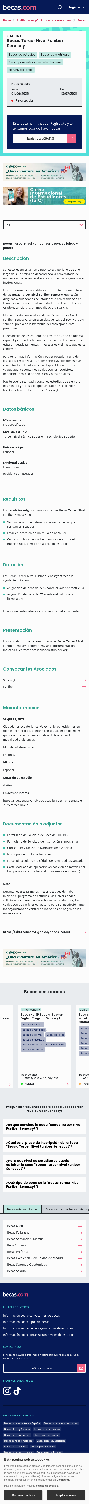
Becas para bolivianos (49, 1452)
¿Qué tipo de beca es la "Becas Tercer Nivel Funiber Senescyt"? (42, 1184)
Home (7, 20)
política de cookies (47, 1485)
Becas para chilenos (15, 1446)
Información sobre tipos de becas (26, 1322)
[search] (60, 7)
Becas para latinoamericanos (61, 1423)
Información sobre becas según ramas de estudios (38, 1328)
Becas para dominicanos (18, 1452)
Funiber (8, 687)
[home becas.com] (15, 1294)
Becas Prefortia (17, 1252)
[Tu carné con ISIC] (44, 196)
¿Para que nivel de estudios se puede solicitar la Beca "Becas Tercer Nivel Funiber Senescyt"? (43, 1164)
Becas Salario (16, 1271)
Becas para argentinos (17, 1435)
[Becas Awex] (44, 171)
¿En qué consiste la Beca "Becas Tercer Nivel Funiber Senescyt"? (43, 1126)
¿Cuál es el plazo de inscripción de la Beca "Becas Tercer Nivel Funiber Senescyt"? (42, 1144)
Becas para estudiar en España (22, 1423)
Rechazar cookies (23, 1495)
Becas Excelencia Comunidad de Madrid (35, 1258)
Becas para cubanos (43, 1446)
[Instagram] (7, 1391)
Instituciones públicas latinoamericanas (43, 20)
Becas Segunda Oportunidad (27, 1264)
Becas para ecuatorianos (51, 1440)
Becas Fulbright (18, 1232)
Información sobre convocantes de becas (31, 1315)
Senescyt (9, 680)
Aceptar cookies (65, 1495)
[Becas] (19, 7)
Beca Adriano (16, 1245)
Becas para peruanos (46, 1435)
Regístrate (76, 7)
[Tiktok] (17, 1391)
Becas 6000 (15, 1226)
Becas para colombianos (18, 1440)
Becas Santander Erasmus (25, 1239)
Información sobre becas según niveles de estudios (38, 1335)
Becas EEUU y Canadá (17, 1429)
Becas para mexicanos (47, 1429)
